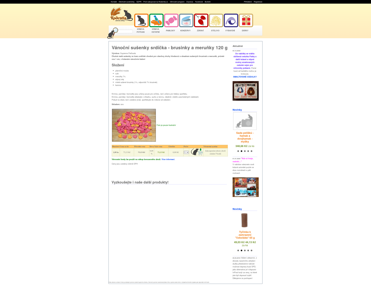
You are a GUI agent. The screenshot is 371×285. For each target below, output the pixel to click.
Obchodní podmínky (126, 1)
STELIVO (215, 30)
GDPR (138, 1)
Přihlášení (248, 1)
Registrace (258, 1)
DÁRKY (245, 30)
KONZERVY (185, 30)
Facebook (199, 1)
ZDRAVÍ (200, 30)
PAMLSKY (170, 30)
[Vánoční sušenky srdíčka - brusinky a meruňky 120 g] (134, 125)
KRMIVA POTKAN (140, 30)
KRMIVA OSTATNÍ (156, 30)
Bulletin (208, 1)
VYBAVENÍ (230, 30)
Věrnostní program (177, 1)
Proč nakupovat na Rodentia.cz (155, 1)
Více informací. (168, 159)
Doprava (189, 1)
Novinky (237, 109)
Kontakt (114, 1)
